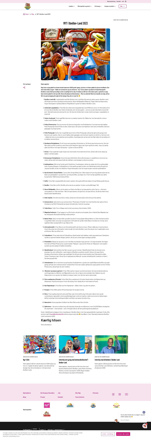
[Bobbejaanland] (116, 405)
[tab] (122, 6)
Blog (24, 397)
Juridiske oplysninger (35, 429)
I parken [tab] (71, 6)
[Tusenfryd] (47, 405)
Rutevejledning (111, 1)
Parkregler (50, 429)
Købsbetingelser (59, 429)
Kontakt (119, 1)
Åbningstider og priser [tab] (84, 6)
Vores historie (79, 397)
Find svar (95, 393)
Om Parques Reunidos (47, 393)
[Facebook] (113, 394)
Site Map (78, 393)
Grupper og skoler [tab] (109, 6)
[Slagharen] (47, 414)
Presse (42, 397)
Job (123, 1)
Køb (121, 6)
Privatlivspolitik (26, 429)
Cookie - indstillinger (108, 434)
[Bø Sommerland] (70, 405)
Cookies (42, 429)
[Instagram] (120, 394)
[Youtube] (126, 394)
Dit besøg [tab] (97, 6)
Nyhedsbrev (27, 393)
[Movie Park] (93, 405)
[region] (75, 434)
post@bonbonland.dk (57, 314)
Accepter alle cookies (123, 434)
